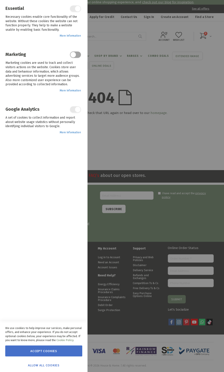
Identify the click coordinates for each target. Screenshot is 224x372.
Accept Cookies (43, 351)
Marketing (75, 55)
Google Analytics (75, 109)
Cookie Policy (64, 340)
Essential (75, 8)
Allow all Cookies (44, 365)
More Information (70, 35)
